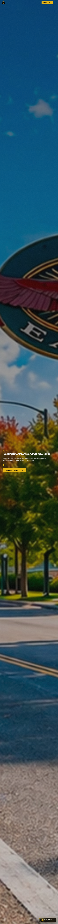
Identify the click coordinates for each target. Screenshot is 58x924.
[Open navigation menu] (55, 3)
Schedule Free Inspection (14, 470)
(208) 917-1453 (47, 2)
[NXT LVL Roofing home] (3, 2)
